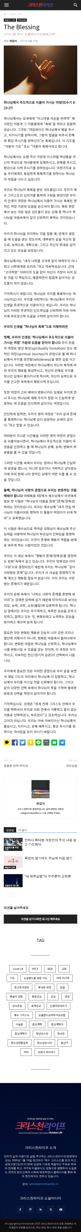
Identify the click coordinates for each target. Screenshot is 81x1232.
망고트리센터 (21, 987)
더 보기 (22, 830)
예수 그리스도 (21, 1015)
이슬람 (19, 1024)
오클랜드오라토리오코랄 (51, 1015)
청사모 (61, 1033)
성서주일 (17, 1006)
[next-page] (12, 894)
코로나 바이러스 (47, 1052)
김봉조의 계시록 (12, 885)
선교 (53, 996)
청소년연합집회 (19, 1043)
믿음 (62, 987)
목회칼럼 (22, 20)
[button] (6, 5)
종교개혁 (37, 1024)
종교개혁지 (21, 1033)
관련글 (10, 830)
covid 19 (18, 969)
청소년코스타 (44, 1043)
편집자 (13, 40)
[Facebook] (20, 1209)
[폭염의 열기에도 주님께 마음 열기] (13, 862)
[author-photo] (40, 798)
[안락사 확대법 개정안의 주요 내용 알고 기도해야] (13, 844)
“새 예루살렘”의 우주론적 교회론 (47, 876)
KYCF (35, 969)
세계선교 (36, 1006)
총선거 (64, 1043)
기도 (12, 978)
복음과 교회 (15, 14)
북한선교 (37, 996)
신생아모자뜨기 (58, 1006)
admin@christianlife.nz (44, 1184)
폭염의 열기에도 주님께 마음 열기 (48, 858)
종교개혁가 (57, 1024)
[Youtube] (61, 1209)
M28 (50, 969)
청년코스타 (42, 1033)
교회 (64, 969)
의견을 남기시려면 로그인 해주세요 (40, 919)
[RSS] (40, 1209)
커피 (26, 1052)
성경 (67, 996)
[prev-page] (6, 894)
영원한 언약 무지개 (16, 765)
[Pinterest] (30, 1209)
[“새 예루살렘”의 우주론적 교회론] (13, 880)
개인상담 (71, 765)
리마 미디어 (62, 978)
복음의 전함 (16, 996)
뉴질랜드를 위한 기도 (12, 848)
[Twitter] (50, 1209)
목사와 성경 (44, 987)
